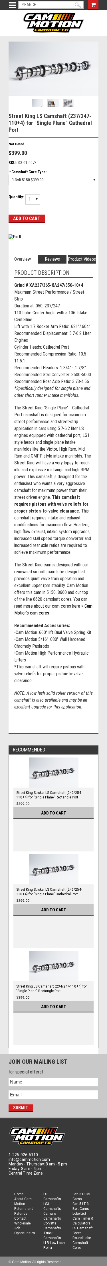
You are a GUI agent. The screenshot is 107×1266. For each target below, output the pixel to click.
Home (18, 1194)
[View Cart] (93, 4)
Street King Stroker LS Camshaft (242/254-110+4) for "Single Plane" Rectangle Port (49, 795)
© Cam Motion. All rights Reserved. (35, 1262)
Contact (20, 1218)
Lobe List (79, 1214)
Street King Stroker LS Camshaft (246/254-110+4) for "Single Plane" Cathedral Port (49, 892)
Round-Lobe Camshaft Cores (81, 1243)
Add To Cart (53, 813)
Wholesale (22, 1223)
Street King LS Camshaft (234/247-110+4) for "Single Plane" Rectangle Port (51, 988)
